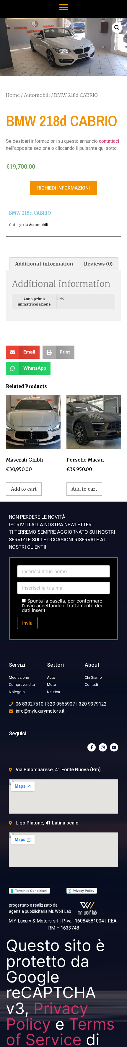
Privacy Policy (47, 1016)
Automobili (37, 95)
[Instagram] (103, 747)
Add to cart (24, 489)
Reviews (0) (98, 264)
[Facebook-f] (91, 747)
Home (13, 95)
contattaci (109, 141)
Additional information (44, 264)
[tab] (44, 263)
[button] (63, 7)
